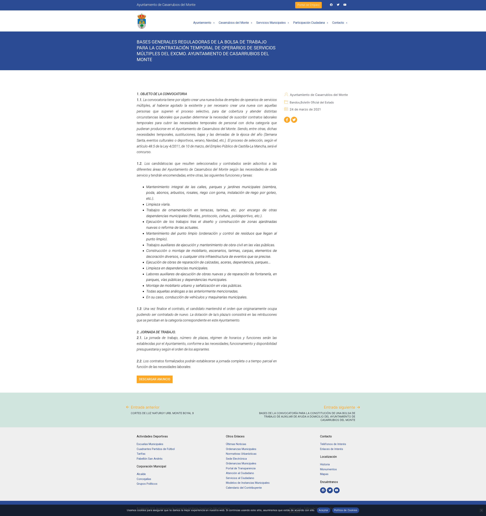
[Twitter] (338, 5)
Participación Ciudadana (309, 22)
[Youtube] (345, 5)
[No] (481, 510)
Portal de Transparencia (241, 468)
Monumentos (328, 469)
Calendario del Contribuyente (244, 487)
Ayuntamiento (202, 22)
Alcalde (141, 474)
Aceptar (323, 510)
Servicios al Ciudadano (240, 478)
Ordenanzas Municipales (241, 449)
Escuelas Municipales (150, 444)
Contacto (338, 22)
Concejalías (144, 479)
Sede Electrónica (236, 458)
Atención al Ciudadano (240, 473)
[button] (204, 23)
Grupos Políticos (147, 483)
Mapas (324, 474)
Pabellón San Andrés (150, 458)
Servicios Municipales (271, 22)
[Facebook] (331, 5)
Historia (325, 464)
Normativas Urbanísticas (241, 453)
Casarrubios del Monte (234, 22)
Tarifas (141, 453)
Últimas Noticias (236, 444)
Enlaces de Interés (331, 449)
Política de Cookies (345, 510)
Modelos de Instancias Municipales (248, 482)
